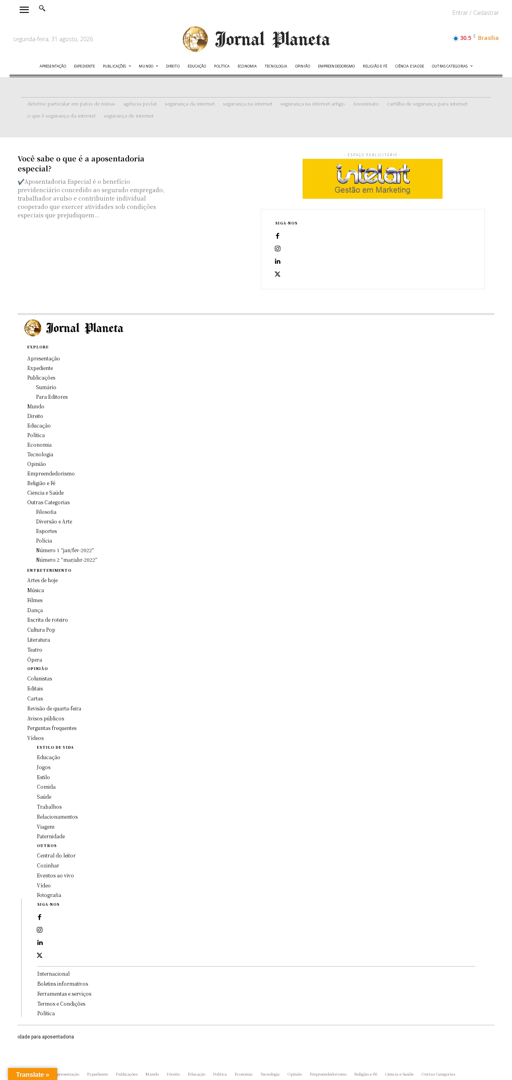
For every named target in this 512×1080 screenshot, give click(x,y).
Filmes (34, 600)
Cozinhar (48, 865)
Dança (35, 610)
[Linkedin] (277, 261)
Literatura (38, 639)
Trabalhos (49, 806)
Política (46, 1013)
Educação (48, 757)
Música (35, 590)
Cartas (35, 698)
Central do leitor (56, 855)
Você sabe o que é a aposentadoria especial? (81, 163)
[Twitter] (277, 274)
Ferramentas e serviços (64, 993)
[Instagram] (277, 249)
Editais (35, 688)
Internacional (53, 973)
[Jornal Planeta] (256, 39)
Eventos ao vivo (55, 875)
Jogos (43, 767)
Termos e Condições (61, 1003)
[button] (42, 8)
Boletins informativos (62, 983)
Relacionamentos (57, 816)
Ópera (34, 659)
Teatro (34, 649)
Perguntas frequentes (51, 727)
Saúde (44, 796)
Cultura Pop (41, 629)
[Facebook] (277, 236)
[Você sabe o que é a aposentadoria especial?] (210, 173)
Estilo (43, 777)
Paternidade (51, 836)
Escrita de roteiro (47, 619)
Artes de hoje (42, 580)
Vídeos (35, 737)
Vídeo (44, 885)
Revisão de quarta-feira (54, 708)
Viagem (45, 826)
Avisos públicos (45, 718)
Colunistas (39, 678)
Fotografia (49, 894)
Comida (46, 786)
